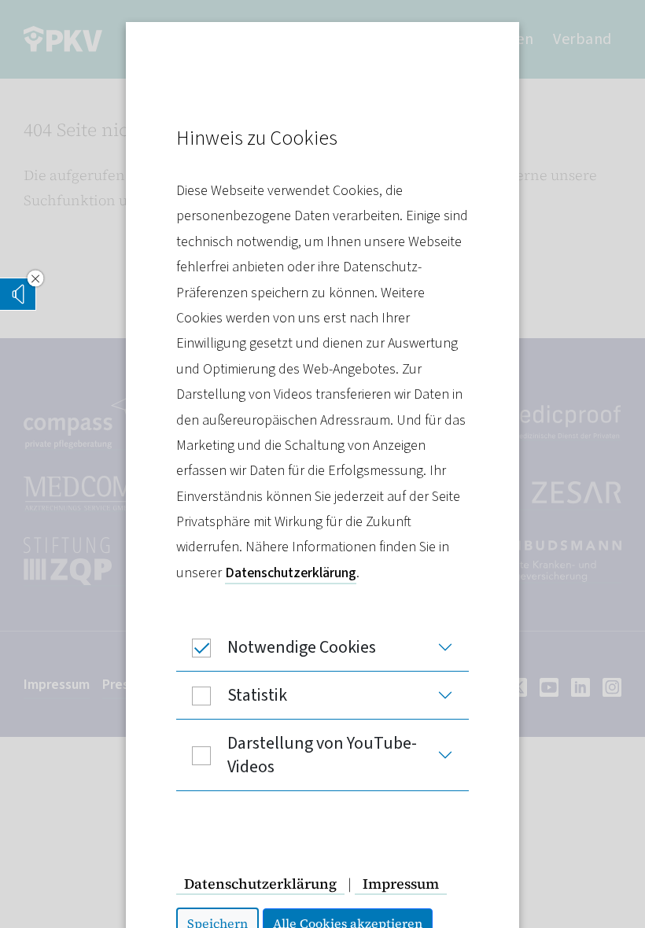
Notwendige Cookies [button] (301, 647)
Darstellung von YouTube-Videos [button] (322, 755)
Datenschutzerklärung (290, 573)
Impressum (401, 883)
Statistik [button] (257, 695)
